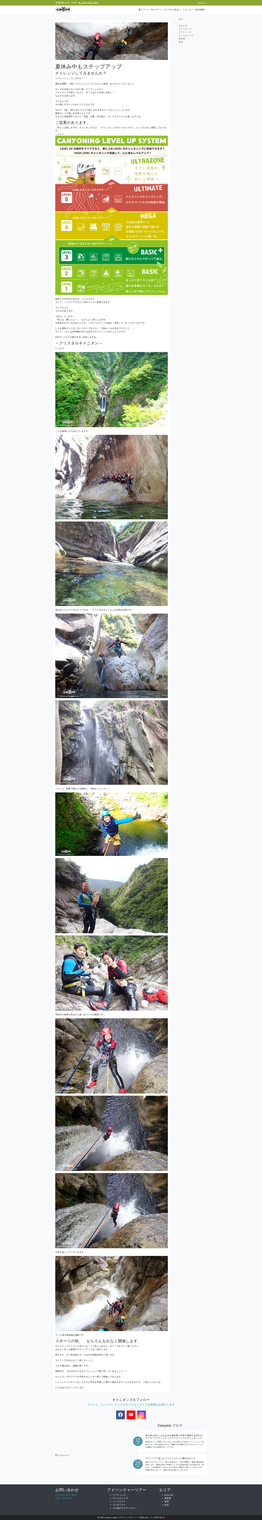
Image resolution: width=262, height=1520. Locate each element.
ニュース (187, 9)
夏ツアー (143, 9)
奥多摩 (181, 38)
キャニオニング (186, 35)
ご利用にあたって (145, 1517)
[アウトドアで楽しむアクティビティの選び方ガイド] (172, 1464)
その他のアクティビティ (125, 1508)
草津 (180, 42)
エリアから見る (171, 9)
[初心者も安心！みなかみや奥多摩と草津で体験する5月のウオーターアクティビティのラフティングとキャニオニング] (172, 1441)
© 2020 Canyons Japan (107, 1517)
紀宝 (166, 1504)
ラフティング (185, 32)
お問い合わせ (159, 1517)
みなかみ (182, 25)
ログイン (202, 2)
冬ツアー (155, 9)
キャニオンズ (185, 28)
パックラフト (119, 1501)
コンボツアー (119, 1504)
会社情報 (199, 9)
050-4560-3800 (90, 2)
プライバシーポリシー (128, 1517)
